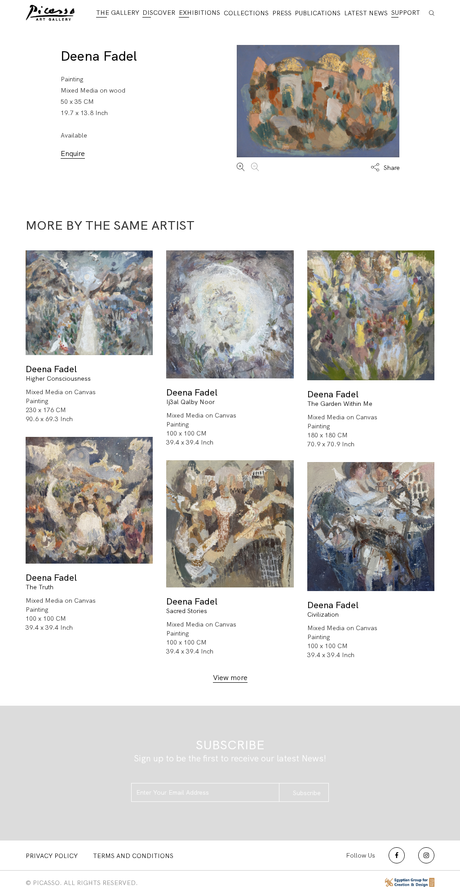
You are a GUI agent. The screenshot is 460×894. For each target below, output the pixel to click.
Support (405, 13)
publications (318, 13)
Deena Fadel (99, 56)
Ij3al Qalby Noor (190, 402)
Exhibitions (199, 13)
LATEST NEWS (366, 13)
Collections (246, 13)
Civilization (323, 614)
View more (230, 677)
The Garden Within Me (339, 404)
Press (282, 13)
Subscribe (307, 793)
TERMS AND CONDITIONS (133, 856)
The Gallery (117, 13)
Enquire (73, 153)
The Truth (39, 587)
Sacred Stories (186, 611)
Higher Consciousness (58, 378)
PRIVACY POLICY (52, 856)
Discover (158, 13)
